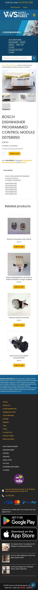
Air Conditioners (15, 40)
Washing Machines (15, 50)
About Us (6, 405)
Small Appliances (10, 409)
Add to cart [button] (19, 247)
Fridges (11, 45)
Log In (25, 7)
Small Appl (20, 45)
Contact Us (7, 432)
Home (4, 65)
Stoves (11, 47)
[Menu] (34, 15)
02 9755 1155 (26, 2)
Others (11, 53)
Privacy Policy (8, 436)
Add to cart (14, 153)
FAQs (5, 429)
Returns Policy (8, 439)
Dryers (22, 42)
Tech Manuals (8, 415)
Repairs (6, 422)
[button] (33, 73)
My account (15, 7)
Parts (14, 163)
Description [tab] (8, 170)
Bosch (15, 65)
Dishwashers (13, 42)
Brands (9, 65)
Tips (4, 425)
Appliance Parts (9, 412)
